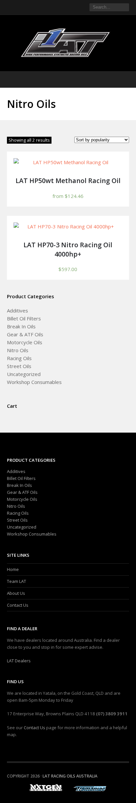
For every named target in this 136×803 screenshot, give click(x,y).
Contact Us (17, 605)
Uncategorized (24, 374)
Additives (17, 310)
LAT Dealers (19, 661)
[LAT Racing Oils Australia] (68, 42)
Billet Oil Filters (24, 318)
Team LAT (16, 581)
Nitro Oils (17, 350)
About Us (16, 593)
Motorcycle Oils (24, 342)
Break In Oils (21, 326)
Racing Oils (19, 358)
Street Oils (19, 366)
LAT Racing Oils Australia (70, 776)
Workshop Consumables (34, 382)
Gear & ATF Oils (25, 334)
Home (13, 569)
